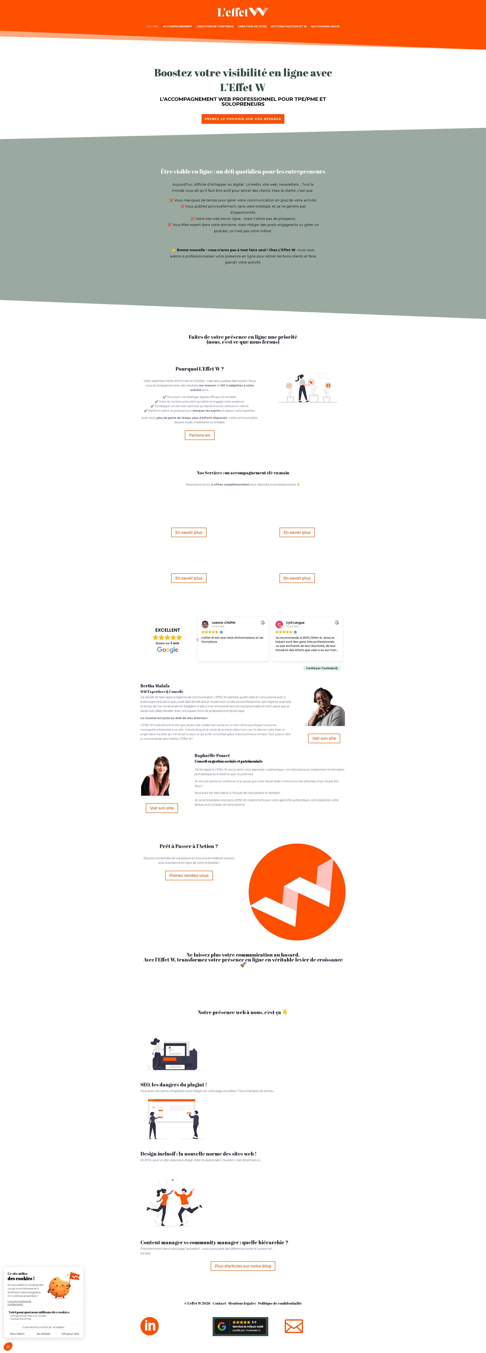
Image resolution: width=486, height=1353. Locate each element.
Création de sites (252, 26)
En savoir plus (188, 532)
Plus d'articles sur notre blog (243, 1266)
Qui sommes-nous (325, 26)
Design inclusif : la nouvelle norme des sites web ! (198, 1153)
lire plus (145, 1253)
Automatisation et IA (289, 26)
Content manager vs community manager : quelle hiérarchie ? (214, 1242)
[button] (197, 640)
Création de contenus (215, 26)
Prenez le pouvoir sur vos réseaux (243, 119)
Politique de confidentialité (280, 1303)
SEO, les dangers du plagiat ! (173, 1084)
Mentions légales (242, 1303)
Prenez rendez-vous (189, 875)
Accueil (152, 26)
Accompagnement (177, 26)
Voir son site (324, 738)
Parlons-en (199, 435)
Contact (219, 1303)
